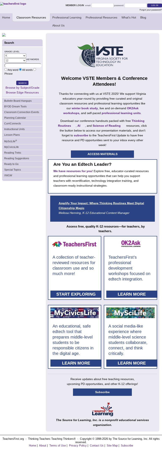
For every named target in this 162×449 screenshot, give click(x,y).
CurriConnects (12, 123)
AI (78, 125)
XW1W (8, 175)
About (42, 445)
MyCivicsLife (11, 147)
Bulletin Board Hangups (18, 100)
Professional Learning (66, 17)
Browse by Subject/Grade (22, 87)
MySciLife (10, 141)
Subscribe (102, 392)
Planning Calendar (15, 117)
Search (22, 83)
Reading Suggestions (16, 158)
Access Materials (102, 154)
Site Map (112, 445)
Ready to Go (11, 164)
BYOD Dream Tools (15, 106)
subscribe (81, 135)
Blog (143, 17)
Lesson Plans (12, 134)
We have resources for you (72, 171)
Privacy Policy (78, 445)
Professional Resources (101, 17)
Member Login (75, 5)
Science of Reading (107, 125)
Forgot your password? (151, 10)
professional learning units (121, 113)
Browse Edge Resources (22, 92)
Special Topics (12, 169)
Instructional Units (14, 129)
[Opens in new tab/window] (102, 415)
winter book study (85, 108)
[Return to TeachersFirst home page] (13, 3)
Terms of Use (57, 445)
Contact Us (97, 445)
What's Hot (129, 17)
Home (6, 17)
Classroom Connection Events (21, 112)
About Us (58, 25)
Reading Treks (12, 152)
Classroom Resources (31, 17)
